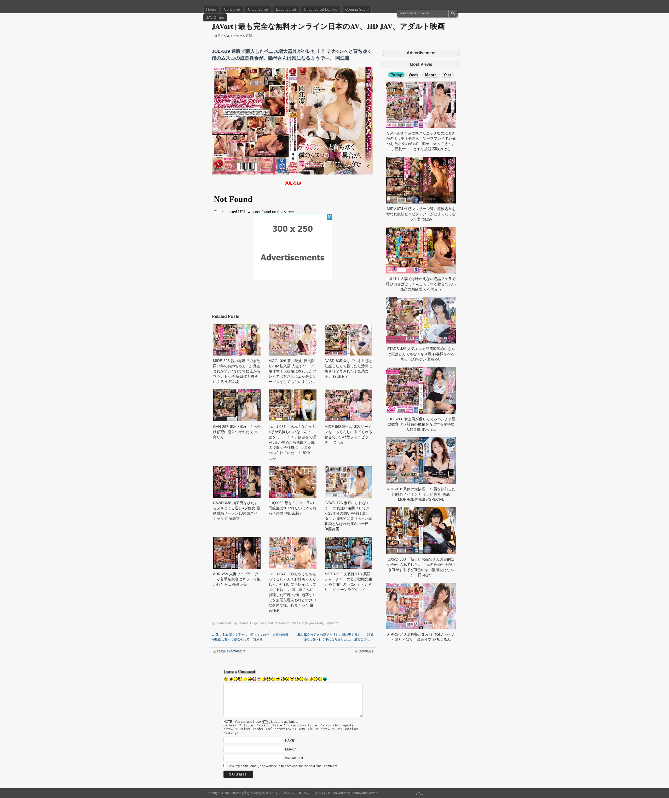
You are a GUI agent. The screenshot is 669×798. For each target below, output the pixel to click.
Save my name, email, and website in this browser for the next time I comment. (283, 766)
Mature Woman (278, 623)
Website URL (294, 758)
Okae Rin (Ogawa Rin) (307, 623)
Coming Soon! (357, 9)
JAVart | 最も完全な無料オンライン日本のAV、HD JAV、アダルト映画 (328, 26)
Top (420, 793)
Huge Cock (258, 623)
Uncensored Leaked (320, 9)
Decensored (286, 9)
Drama (244, 623)
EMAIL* (290, 749)
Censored (232, 9)
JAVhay (356, 793)
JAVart (372, 793)
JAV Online (215, 17)
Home (211, 9)
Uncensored (258, 9)
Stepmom (331, 623)
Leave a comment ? (231, 651)
